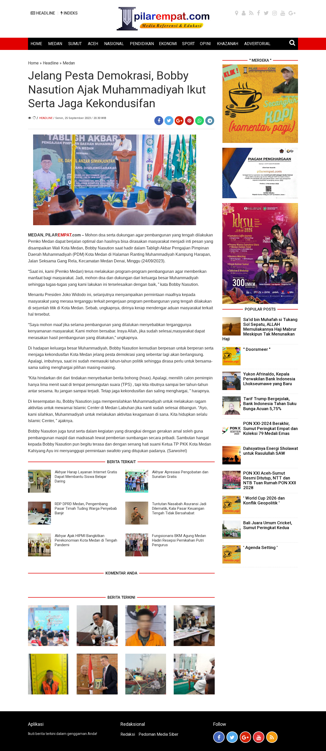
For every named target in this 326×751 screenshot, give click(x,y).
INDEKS (70, 13)
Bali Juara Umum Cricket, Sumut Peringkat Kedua (267, 525)
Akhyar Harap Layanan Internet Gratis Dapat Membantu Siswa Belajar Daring (86, 477)
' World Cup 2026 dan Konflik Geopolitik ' (264, 500)
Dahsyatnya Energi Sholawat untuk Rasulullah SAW (270, 451)
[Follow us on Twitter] (232, 737)
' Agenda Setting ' (260, 547)
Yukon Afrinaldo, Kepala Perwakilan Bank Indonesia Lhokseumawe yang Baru (269, 378)
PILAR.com (63, 235)
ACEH (93, 43)
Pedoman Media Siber (158, 734)
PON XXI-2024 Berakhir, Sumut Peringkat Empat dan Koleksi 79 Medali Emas (270, 428)
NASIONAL (114, 43)
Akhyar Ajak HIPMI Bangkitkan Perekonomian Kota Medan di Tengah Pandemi (86, 540)
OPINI (205, 43)
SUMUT (75, 43)
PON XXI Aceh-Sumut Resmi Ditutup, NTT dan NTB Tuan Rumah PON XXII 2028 (269, 480)
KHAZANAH (227, 43)
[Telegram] (209, 120)
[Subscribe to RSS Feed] (272, 737)
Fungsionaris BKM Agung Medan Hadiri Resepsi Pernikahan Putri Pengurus (179, 540)
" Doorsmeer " (256, 349)
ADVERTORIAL (257, 43)
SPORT (188, 43)
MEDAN (55, 43)
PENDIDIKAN (142, 43)
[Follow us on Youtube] (258, 737)
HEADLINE (45, 13)
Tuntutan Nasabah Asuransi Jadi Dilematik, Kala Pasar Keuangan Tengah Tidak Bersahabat (179, 508)
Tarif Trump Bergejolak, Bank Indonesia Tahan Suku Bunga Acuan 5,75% (269, 403)
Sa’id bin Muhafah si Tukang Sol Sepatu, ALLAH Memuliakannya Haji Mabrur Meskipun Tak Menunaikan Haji (259, 329)
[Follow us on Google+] (245, 737)
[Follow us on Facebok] (219, 737)
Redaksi (127, 734)
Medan (69, 63)
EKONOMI (168, 43)
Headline (51, 63)
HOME (36, 43)
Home (33, 63)
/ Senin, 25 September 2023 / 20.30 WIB (79, 118)
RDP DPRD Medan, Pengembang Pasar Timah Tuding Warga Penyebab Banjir (86, 508)
